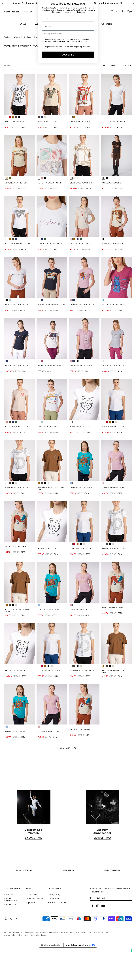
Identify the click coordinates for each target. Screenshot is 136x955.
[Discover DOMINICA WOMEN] (19, 338)
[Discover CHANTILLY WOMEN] (52, 216)
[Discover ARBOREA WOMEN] (19, 155)
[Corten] (13, 117)
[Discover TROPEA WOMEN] (116, 216)
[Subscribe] (130, 897)
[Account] (122, 11)
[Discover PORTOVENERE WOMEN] (52, 277)
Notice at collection (51, 945)
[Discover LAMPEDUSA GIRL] (84, 460)
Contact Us (31, 894)
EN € (16, 918)
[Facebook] (92, 906)
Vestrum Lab (10, 904)
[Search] (112, 11)
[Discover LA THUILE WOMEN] (52, 155)
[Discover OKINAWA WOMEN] (116, 338)
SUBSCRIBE (68, 55)
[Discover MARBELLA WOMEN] (19, 94)
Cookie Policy (54, 898)
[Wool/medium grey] (74, 178)
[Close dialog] (95, 3)
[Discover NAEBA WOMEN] (84, 216)
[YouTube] (103, 906)
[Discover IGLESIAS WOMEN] (116, 94)
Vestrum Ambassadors (10, 899)
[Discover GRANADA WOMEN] (84, 155)
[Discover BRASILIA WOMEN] (52, 460)
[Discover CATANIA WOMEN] (84, 338)
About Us (8, 894)
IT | (28, 11)
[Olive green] (10, 178)
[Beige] (7, 178)
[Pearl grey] (103, 361)
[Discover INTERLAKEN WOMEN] (19, 216)
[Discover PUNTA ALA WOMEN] (19, 277)
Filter (9, 65)
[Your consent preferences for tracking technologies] (131, 950)
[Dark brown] (39, 117)
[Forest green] (45, 239)
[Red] (10, 117)
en (31, 11)
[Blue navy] (42, 117)
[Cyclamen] (42, 361)
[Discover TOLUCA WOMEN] (116, 399)
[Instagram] (98, 906)
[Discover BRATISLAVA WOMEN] (19, 399)
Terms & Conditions (57, 902)
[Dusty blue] (103, 300)
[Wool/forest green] (77, 178)
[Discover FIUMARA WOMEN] (116, 460)
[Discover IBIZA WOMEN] (84, 399)
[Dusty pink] (71, 239)
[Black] (19, 117)
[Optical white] (7, 117)
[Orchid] (71, 300)
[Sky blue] (71, 483)
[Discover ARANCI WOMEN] (19, 521)
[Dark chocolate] (16, 117)
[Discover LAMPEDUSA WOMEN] (84, 277)
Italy (10, 918)
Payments (30, 902)
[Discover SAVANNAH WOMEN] (19, 460)
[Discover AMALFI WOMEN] (52, 399)
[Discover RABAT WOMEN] (52, 94)
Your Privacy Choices (77, 945)
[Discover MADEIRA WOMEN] (116, 277)
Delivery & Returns (34, 898)
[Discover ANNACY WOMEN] (116, 155)
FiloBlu (105, 933)
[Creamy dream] (45, 117)
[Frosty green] (10, 300)
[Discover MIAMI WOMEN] (84, 94)
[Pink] (42, 178)
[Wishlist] (117, 11)
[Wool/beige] (71, 178)
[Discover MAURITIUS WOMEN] (52, 338)
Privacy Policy (54, 894)
